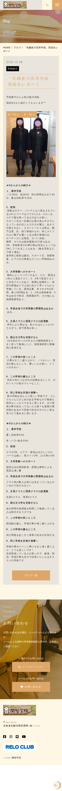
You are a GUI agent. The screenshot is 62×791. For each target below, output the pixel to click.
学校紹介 (13, 68)
